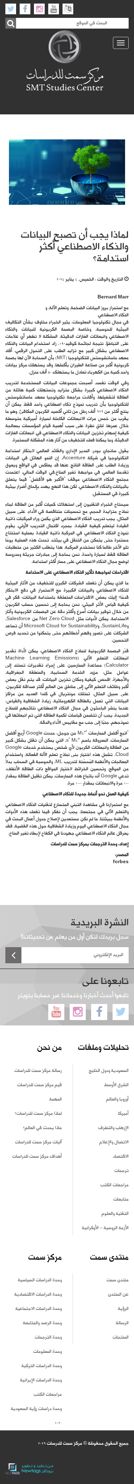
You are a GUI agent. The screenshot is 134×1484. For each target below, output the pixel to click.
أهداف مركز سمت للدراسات (37, 1156)
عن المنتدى (118, 1294)
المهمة (55, 1099)
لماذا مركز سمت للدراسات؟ (38, 1113)
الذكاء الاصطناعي (113, 315)
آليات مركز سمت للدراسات (38, 1142)
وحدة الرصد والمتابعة (42, 1323)
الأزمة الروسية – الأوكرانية (105, 1228)
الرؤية (123, 1309)
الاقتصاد (121, 1156)
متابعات (121, 1199)
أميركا (123, 1113)
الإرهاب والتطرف (113, 1128)
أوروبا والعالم (117, 1099)
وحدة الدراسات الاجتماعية (38, 1309)
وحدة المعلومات (47, 1351)
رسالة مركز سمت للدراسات (38, 1071)
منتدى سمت (117, 1280)
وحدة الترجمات (48, 1337)
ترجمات (121, 1171)
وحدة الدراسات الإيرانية (41, 1380)
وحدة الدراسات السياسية (40, 1280)
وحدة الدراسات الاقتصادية (38, 1294)
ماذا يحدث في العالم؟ (42, 1128)
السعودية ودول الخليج (109, 1071)
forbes (121, 862)
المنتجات (121, 1337)
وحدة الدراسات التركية (41, 1366)
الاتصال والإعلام (114, 1142)
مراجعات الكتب (114, 1185)
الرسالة (122, 1323)
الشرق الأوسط (116, 1085)
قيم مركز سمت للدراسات (39, 1085)
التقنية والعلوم (115, 1214)
